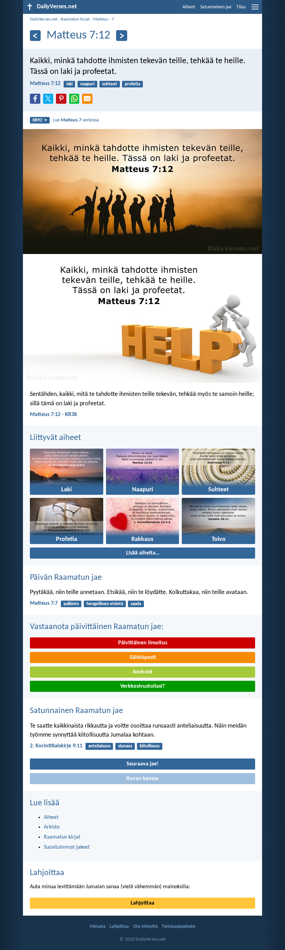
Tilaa (241, 7)
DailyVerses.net (43, 19)
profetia (132, 84)
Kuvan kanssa (142, 778)
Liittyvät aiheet (55, 438)
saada (136, 604)
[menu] (255, 9)
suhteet (109, 84)
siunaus (125, 746)
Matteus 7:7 (44, 603)
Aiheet (188, 7)
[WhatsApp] (75, 99)
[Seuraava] (121, 35)
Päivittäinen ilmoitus (142, 643)
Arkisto (51, 827)
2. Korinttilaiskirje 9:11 (56, 746)
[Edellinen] (35, 35)
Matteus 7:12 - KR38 (53, 414)
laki (69, 84)
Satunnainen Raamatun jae (76, 711)
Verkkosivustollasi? (142, 686)
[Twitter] (49, 100)
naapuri (87, 84)
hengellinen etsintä (105, 604)
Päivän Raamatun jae (66, 578)
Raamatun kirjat (75, 19)
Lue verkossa (76, 120)
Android (142, 672)
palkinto (71, 604)
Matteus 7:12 (45, 83)
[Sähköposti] (88, 100)
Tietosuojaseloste (178, 926)
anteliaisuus (99, 746)
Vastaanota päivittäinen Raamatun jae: (96, 627)
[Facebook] (36, 100)
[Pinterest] (62, 100)
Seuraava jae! (142, 764)
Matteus (100, 19)
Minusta (98, 926)
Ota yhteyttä (145, 926)
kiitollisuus (150, 746)
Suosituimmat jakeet (67, 847)
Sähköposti (143, 657)
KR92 (37, 120)
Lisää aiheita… (142, 553)
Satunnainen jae (215, 7)
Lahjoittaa (47, 873)
